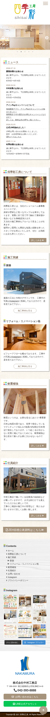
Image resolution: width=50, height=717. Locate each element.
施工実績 (12, 557)
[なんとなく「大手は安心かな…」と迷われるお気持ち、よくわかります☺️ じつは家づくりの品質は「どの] (25, 631)
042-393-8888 (26, 690)
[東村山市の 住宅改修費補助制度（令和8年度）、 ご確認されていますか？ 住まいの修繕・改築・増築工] (10, 601)
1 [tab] (17, 51)
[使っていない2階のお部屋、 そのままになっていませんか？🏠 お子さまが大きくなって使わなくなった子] (39, 616)
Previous (2, 37)
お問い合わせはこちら (26, 696)
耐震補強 (12, 567)
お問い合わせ (14, 573)
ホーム (11, 550)
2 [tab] (21, 51)
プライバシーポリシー (18, 580)
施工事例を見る (25, 310)
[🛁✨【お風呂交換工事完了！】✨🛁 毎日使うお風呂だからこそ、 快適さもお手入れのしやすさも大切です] (10, 616)
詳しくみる (36, 240)
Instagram (14, 300)
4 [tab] (29, 51)
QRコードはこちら (13, 136)
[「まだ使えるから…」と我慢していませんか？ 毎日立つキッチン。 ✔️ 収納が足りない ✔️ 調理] (39, 601)
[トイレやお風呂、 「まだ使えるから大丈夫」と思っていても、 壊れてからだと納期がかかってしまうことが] (10, 631)
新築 (12, 560)
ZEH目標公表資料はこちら (24, 530)
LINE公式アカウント (26, 703)
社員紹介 (12, 570)
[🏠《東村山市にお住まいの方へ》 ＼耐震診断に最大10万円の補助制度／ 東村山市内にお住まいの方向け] (39, 631)
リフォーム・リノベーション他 (24, 563)
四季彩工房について (17, 553)
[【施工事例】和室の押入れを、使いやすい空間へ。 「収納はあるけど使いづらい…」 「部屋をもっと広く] (25, 601)
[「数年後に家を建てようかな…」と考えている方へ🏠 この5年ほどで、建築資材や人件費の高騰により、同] (25, 616)
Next (46, 37)
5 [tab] (32, 51)
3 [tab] (25, 51)
